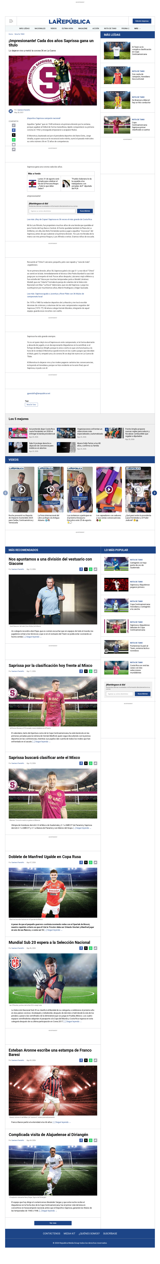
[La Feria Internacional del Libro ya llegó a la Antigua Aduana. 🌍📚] (51, 490)
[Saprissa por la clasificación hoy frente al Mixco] (53, 701)
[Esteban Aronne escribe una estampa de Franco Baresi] (53, 1091)
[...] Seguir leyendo (31, 637)
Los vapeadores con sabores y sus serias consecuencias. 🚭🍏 (108, 517)
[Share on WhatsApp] (13, 140)
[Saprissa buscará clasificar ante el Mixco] (53, 794)
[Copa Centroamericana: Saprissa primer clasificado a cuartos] (117, 125)
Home (11, 34)
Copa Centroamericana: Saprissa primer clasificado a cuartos (141, 126)
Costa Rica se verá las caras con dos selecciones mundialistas (139, 669)
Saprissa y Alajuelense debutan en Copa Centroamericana (140, 627)
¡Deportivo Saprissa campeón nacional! (44, 118)
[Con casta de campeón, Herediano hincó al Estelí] (117, 75)
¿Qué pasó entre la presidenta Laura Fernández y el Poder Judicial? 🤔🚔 (138, 517)
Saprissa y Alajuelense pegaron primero (140, 586)
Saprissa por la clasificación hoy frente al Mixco (50, 665)
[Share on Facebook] (13, 130)
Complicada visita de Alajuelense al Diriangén (48, 1134)
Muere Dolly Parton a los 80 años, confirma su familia (89, 444)
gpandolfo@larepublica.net (38, 393)
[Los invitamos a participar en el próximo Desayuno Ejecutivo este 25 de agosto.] (80, 490)
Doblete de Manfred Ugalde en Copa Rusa (45, 857)
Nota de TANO (19, 34)
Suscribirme (85, 211)
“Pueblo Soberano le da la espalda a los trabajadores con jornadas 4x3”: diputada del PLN (82, 184)
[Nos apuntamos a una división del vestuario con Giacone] (53, 599)
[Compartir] (13, 149)
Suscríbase (110, 1233)
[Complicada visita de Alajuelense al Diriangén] (53, 1171)
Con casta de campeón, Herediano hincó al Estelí (141, 76)
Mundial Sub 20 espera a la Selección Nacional (49, 942)
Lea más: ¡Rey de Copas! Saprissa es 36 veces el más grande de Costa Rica (59, 219)
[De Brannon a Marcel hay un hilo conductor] (117, 100)
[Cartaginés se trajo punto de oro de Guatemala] (116, 564)
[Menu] (12, 21)
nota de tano (31, 404)
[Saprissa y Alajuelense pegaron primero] (116, 584)
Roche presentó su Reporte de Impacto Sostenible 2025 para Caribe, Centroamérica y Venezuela (21, 519)
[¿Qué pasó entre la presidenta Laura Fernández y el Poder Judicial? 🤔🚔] (138, 490)
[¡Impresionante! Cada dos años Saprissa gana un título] (53, 80)
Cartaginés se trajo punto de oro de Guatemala (138, 565)
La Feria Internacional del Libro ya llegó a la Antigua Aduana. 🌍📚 (48, 517)
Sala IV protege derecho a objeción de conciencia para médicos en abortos (41, 445)
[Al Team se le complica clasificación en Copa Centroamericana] (117, 50)
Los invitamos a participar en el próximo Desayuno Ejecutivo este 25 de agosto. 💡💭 (79, 519)
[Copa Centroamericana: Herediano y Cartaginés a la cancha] (116, 605)
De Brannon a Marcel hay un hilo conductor (141, 101)
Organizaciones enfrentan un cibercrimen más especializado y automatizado (90, 431)
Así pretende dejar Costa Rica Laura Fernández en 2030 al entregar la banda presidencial (42, 431)
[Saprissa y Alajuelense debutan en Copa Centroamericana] (116, 626)
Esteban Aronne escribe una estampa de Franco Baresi (50, 1052)
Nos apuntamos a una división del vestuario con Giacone (50, 561)
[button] (142, 21)
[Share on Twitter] (13, 135)
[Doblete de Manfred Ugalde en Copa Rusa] (53, 893)
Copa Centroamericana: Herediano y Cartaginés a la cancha (140, 606)
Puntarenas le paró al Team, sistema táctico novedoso (139, 648)
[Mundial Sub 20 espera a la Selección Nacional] (53, 978)
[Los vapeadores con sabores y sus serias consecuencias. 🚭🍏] (109, 490)
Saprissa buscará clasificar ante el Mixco (44, 757)
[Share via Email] (13, 144)
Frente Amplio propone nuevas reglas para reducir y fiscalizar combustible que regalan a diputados (137, 432)
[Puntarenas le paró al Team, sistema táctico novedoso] (116, 647)
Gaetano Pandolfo (24, 110)
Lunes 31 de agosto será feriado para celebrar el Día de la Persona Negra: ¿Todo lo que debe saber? (48, 184)
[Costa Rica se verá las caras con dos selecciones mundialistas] (116, 668)
